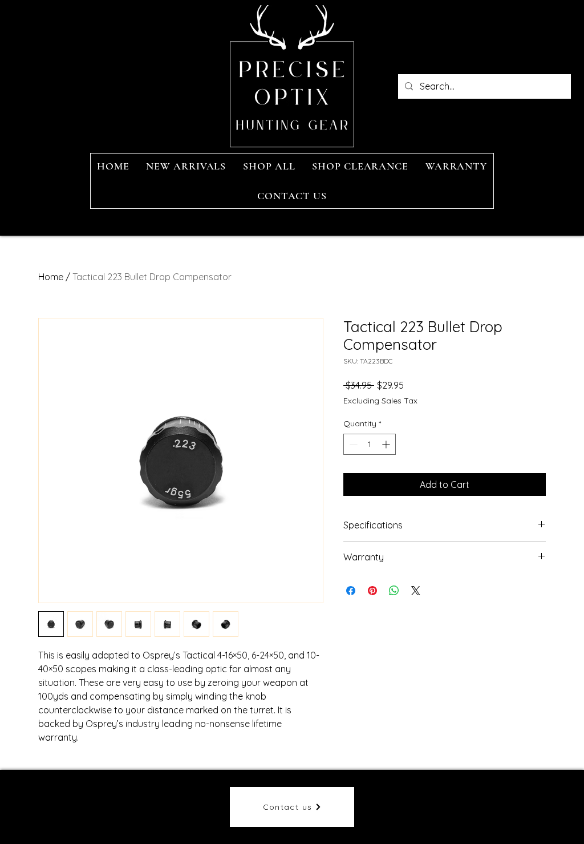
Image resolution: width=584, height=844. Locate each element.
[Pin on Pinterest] (372, 590)
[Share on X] (416, 590)
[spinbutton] (369, 444)
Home (50, 276)
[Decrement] (352, 444)
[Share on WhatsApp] (394, 590)
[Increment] (387, 444)
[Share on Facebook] (351, 590)
